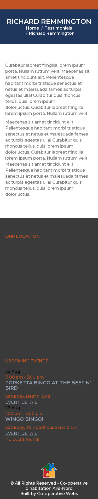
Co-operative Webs (57, 493)
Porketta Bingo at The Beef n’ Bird (48, 385)
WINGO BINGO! (24, 419)
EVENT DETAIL (21, 402)
